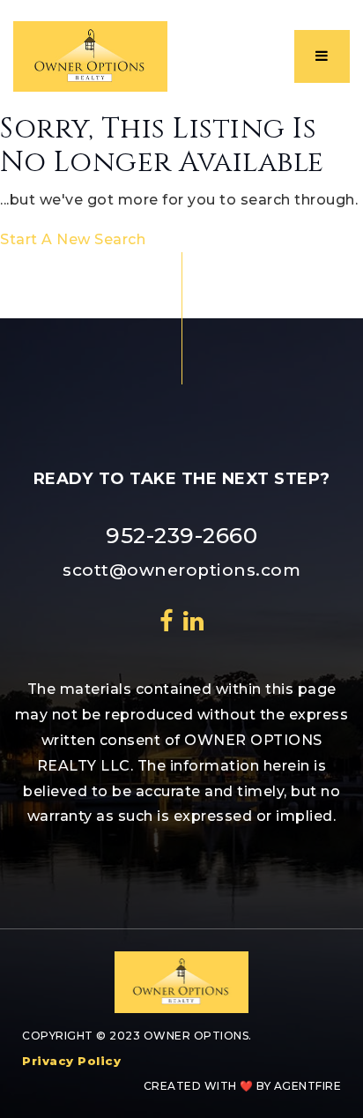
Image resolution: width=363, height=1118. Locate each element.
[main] (181, 182)
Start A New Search (72, 239)
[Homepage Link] (90, 55)
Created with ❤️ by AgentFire (243, 1085)
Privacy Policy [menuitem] (71, 1061)
